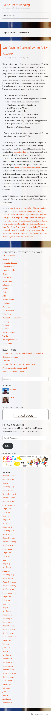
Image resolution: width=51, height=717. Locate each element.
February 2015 (8, 581)
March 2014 (7, 621)
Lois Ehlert (33, 230)
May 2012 (6, 701)
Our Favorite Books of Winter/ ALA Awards (25, 53)
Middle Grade (8, 305)
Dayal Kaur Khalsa (32, 221)
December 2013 (8, 632)
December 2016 (9, 500)
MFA (4, 302)
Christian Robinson (17, 221)
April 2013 (6, 661)
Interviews (7, 291)
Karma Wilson (29, 227)
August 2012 (7, 690)
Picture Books (26, 214)
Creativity (6, 284)
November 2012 (9, 679)
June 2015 (6, 566)
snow (45, 233)
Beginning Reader (9, 269)
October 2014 (8, 595)
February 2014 (8, 624)
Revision (5, 331)
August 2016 (7, 515)
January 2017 (7, 496)
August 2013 (7, 646)
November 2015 (9, 548)
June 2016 (6, 522)
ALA (10, 218)
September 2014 (9, 599)
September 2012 (9, 687)
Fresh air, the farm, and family (15, 374)
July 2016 (6, 518)
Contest (5, 280)
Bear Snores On (18, 218)
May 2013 (6, 657)
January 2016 (7, 540)
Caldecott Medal (31, 218)
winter (16, 243)
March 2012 (7, 709)
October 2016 (8, 507)
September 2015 (9, 555)
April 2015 (6, 573)
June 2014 (6, 610)
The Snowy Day (26, 239)
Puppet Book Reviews (11, 324)
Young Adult (7, 349)
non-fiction (7, 309)
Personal (6, 313)
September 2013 (9, 643)
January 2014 (7, 628)
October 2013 (8, 639)
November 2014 (9, 592)
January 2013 (7, 672)
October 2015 (8, 551)
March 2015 (7, 577)
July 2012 (6, 694)
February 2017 (8, 493)
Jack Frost (11, 224)
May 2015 (6, 570)
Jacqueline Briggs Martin (25, 224)
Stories (5, 335)
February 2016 (8, 537)
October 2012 (8, 683)
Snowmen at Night (33, 236)
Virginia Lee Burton (40, 239)
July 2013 (6, 650)
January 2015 (7, 584)
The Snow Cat (13, 239)
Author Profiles (9, 262)
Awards (12, 214)
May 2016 (6, 526)
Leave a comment (26, 243)
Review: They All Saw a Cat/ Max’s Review (19, 370)
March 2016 (7, 533)
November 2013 (9, 635)
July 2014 (6, 606)
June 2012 (6, 698)
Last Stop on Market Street (27, 173)
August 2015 (7, 559)
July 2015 (6, 562)
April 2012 (6, 705)
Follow (8, 452)
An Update (7, 367)
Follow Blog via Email (13, 431)
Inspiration (7, 287)
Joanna (5, 294)
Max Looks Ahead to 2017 (13, 378)
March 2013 (7, 665)
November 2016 (9, 504)
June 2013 (6, 654)
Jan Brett (38, 224)
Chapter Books (8, 276)
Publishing (35, 214)
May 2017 (6, 489)
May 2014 (6, 613)
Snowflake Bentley (18, 236)
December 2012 (9, 676)
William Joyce (7, 243)
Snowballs (6, 236)
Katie (27, 64)
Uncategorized (8, 338)
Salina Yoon (38, 233)
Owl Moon (11, 233)
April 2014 (6, 617)
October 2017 (8, 485)
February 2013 (8, 668)
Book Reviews (8, 273)
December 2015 (9, 544)
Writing (5, 342)
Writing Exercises (9, 346)
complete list (20, 158)
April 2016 (6, 529)
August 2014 (7, 602)
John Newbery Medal (16, 227)
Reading (43, 214)
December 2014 (9, 588)
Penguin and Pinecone (24, 233)
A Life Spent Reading (16, 5)
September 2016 (9, 511)
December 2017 (9, 482)
